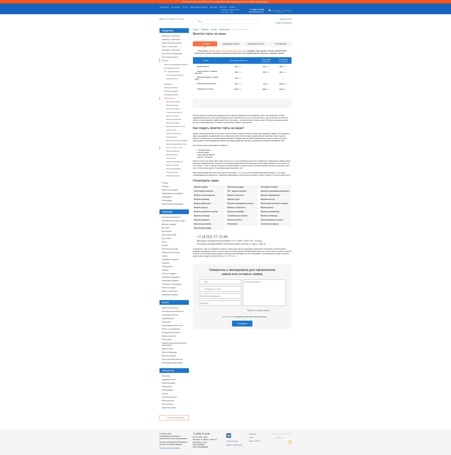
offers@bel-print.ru (256, 12)
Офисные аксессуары (171, 252)
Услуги (185, 7)
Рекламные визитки (171, 95)
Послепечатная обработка (172, 311)
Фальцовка (166, 322)
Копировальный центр (171, 332)
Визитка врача (171, 130)
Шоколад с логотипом (170, 36)
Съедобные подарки (170, 259)
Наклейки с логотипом (171, 50)
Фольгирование (168, 401)
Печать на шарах (169, 288)
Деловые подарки (169, 224)
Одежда (165, 270)
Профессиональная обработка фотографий (174, 344)
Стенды (165, 183)
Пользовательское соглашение (169, 448)
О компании (164, 7)
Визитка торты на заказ (174, 147)
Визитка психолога (172, 165)
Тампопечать (167, 386)
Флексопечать (167, 404)
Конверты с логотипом (171, 39)
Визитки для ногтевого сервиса (176, 140)
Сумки (164, 256)
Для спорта (166, 238)
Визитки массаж (171, 154)
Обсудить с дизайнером (284, 23)
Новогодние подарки (170, 281)
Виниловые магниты (170, 295)
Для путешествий (169, 235)
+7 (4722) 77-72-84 (256, 10)
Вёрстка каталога (169, 336)
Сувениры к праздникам (171, 284)
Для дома (166, 228)
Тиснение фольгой (169, 397)
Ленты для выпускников (171, 43)
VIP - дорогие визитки (172, 71)
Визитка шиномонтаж (173, 119)
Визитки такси (171, 158)
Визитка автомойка (172, 123)
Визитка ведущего (172, 105)
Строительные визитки (174, 112)
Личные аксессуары (170, 249)
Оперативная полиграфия (172, 193)
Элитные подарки (169, 273)
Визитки (165, 61)
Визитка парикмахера (173, 168)
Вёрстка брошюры (169, 352)
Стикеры (165, 186)
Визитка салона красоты (174, 161)
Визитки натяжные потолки (175, 126)
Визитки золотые (172, 78)
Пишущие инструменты (171, 217)
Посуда (165, 245)
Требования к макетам (198, 7)
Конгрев (165, 394)
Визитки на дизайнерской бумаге (176, 64)
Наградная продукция (170, 277)
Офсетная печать (169, 408)
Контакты (223, 7)
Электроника (167, 266)
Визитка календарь (171, 91)
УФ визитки (168, 84)
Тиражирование (168, 318)
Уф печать (166, 376)
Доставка (213, 7)
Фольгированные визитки (174, 75)
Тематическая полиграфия (172, 204)
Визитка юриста (171, 137)
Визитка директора (172, 151)
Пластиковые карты (170, 57)
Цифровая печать (169, 379)
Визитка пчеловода (172, 109)
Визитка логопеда (172, 116)
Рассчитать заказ (286, 19)
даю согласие (227, 317)
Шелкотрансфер (168, 383)
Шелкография (167, 390)
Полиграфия (167, 200)
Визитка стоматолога (173, 133)
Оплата (232, 7)
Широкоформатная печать (172, 325)
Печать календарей (170, 190)
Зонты (164, 242)
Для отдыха (166, 231)
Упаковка (165, 263)
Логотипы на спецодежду (172, 53)
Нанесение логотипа (170, 308)
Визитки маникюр (172, 172)
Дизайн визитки (169, 98)
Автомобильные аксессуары (173, 221)
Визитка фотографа (173, 102)
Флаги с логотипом (169, 291)
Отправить (242, 323)
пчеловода (241, 173)
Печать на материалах (171, 329)
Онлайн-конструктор (173, 176)
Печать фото (167, 339)
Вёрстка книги (167, 349)
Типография (166, 197)
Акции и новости (254, 441)
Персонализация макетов (172, 359)
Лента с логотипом (169, 46)
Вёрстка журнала (169, 356)
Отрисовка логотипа (170, 315)
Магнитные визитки (171, 88)
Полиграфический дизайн (172, 363)
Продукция (175, 7)
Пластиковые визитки (171, 68)
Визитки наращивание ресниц (176, 144)
